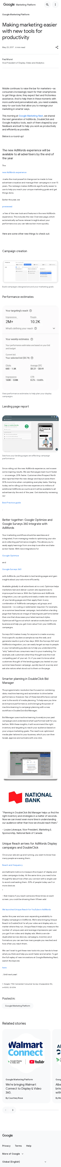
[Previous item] (5, 1110)
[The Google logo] (7, 1135)
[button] (57, 47)
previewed (7, 206)
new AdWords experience (14, 172)
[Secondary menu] (55, 4)
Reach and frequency (12, 865)
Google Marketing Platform (17, 1005)
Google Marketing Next (31, 116)
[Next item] (12, 1110)
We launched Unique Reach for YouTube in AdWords (26, 909)
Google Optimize (10, 555)
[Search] (47, 4)
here (4, 967)
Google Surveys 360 (12, 569)
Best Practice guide (11, 502)
